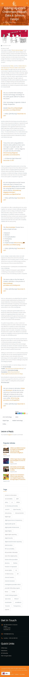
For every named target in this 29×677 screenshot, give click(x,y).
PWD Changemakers (6, 655)
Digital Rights (8, 531)
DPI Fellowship (4, 653)
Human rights (8, 570)
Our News (22, 674)
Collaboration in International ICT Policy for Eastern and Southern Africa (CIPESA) (13, 67)
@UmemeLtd (7, 186)
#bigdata (6, 192)
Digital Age (6, 420)
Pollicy (12, 66)
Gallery (16, 674)
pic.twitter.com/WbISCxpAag (11, 245)
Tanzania (7, 606)
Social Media (8, 602)
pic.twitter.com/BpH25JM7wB (11, 194)
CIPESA (18, 502)
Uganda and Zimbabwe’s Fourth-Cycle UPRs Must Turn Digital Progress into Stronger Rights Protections (18, 477)
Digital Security (9, 538)
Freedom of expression (11, 566)
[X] (16, 413)
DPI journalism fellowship (11, 552)
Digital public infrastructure (12, 527)
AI (12, 502)
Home (6, 22)
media (13, 591)
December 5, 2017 (8, 160)
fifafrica (15, 563)
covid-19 (7, 509)
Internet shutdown (10, 581)
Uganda (7, 609)
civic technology (7, 417)
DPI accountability (9, 549)
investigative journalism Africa (13, 584)
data (16, 417)
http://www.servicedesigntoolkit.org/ (14, 368)
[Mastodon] (21, 413)
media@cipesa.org (9, 634)
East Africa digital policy (11, 556)
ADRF (17, 499)
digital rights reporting (11, 534)
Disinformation (9, 545)
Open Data (8, 599)
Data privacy (8, 513)
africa (6, 502)
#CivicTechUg (7, 153)
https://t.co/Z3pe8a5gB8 (15, 108)
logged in (10, 434)
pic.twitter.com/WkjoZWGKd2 (11, 110)
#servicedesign (10, 227)
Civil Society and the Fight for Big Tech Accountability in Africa (17, 468)
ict (16, 570)
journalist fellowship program (12, 588)
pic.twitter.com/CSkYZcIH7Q (11, 155)
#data (23, 388)
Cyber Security (17, 509)
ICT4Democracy (9, 574)
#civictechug (17, 190)
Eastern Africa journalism (11, 559)
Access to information (11, 495)
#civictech (9, 390)
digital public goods (10, 524)
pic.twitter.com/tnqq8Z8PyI (11, 400)
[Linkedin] (19, 413)
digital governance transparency (13, 520)
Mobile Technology (17, 420)
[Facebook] (18, 413)
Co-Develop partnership (11, 506)
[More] (24, 413)
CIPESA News (4, 648)
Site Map (11, 674)
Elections (7, 563)
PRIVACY (16, 599)
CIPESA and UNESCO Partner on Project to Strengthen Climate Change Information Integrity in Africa (14, 451)
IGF (18, 574)
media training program (11, 595)
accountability (8, 499)
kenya (6, 591)
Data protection (19, 513)
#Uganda (15, 153)
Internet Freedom (9, 577)
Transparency (17, 606)
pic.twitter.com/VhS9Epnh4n (11, 285)
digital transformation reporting (13, 541)
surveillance (18, 602)
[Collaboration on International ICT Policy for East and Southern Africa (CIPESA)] (14, 3)
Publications (4, 650)
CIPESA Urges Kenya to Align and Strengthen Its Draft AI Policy (17, 460)
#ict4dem (12, 192)
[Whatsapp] (23, 413)
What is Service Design (17, 50)
